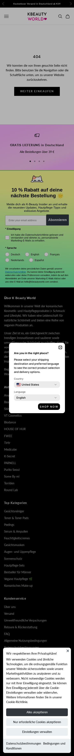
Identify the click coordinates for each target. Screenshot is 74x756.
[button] (60, 347)
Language (19, 391)
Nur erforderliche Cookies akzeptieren (37, 722)
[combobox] (27, 384)
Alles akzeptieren (37, 712)
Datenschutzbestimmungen (23, 743)
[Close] (68, 651)
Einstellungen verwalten (37, 732)
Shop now (49, 406)
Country (18, 378)
